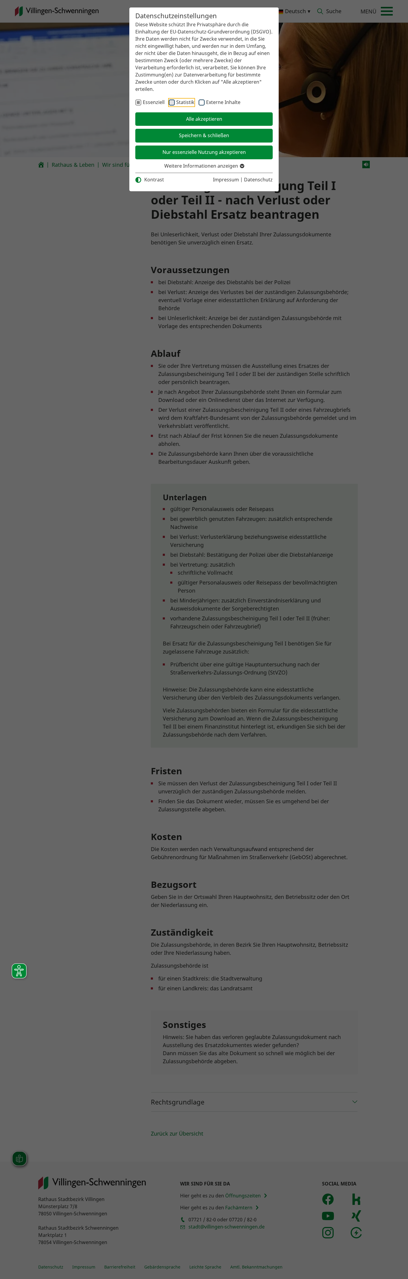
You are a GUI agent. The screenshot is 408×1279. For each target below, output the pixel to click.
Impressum (226, 179)
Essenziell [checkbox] (154, 102)
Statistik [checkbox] (185, 102)
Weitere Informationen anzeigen (201, 166)
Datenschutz (258, 179)
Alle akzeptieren (204, 119)
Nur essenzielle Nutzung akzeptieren (204, 152)
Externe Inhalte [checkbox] (223, 102)
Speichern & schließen (204, 135)
